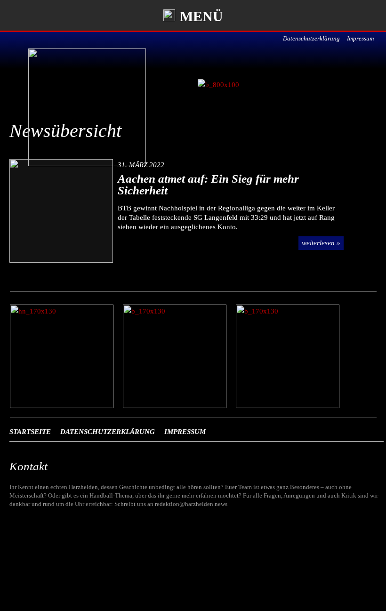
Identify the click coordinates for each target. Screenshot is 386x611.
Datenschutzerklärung (311, 38)
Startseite (30, 431)
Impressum (360, 38)
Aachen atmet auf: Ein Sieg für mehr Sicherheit (208, 184)
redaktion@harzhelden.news (191, 503)
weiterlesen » (321, 243)
